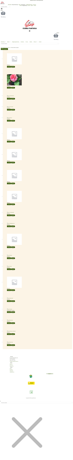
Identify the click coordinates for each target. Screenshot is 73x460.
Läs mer (9, 66)
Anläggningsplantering (15, 41)
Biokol (8, 41)
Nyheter (31, 41)
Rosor (6, 47)
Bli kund (35, 41)
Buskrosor (9, 47)
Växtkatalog (3, 41)
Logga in (2, 10)
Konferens (22, 41)
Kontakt (40, 41)
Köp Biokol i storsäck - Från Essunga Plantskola (36, 0)
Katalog (4, 47)
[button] (11, 356)
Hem (1, 47)
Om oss (27, 41)
